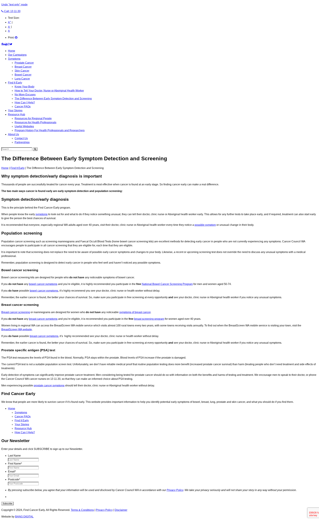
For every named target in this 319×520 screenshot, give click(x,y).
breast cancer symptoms (43, 318)
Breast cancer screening (15, 312)
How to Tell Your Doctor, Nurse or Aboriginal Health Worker (49, 90)
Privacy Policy (175, 490)
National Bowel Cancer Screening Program (167, 284)
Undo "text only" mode (14, 4)
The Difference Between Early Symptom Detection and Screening (53, 98)
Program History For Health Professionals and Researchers (50, 130)
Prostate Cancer (24, 62)
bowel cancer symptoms (43, 284)
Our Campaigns (17, 54)
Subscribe (7, 503)
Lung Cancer (22, 78)
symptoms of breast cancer (135, 312)
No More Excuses (25, 94)
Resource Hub (16, 114)
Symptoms (14, 58)
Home (11, 50)
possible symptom (205, 224)
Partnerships (22, 142)
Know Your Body (24, 86)
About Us (13, 134)
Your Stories (15, 110)
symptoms (42, 214)
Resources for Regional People (33, 118)
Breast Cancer (23, 66)
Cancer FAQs (23, 106)
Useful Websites (24, 126)
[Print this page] (16, 37)
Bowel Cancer (23, 74)
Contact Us (21, 138)
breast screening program (149, 318)
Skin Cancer (22, 70)
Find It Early (15, 82)
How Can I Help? (25, 102)
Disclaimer (121, 510)
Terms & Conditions (82, 510)
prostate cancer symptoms (49, 385)
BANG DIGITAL (24, 516)
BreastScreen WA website (16, 329)
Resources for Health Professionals (35, 122)
